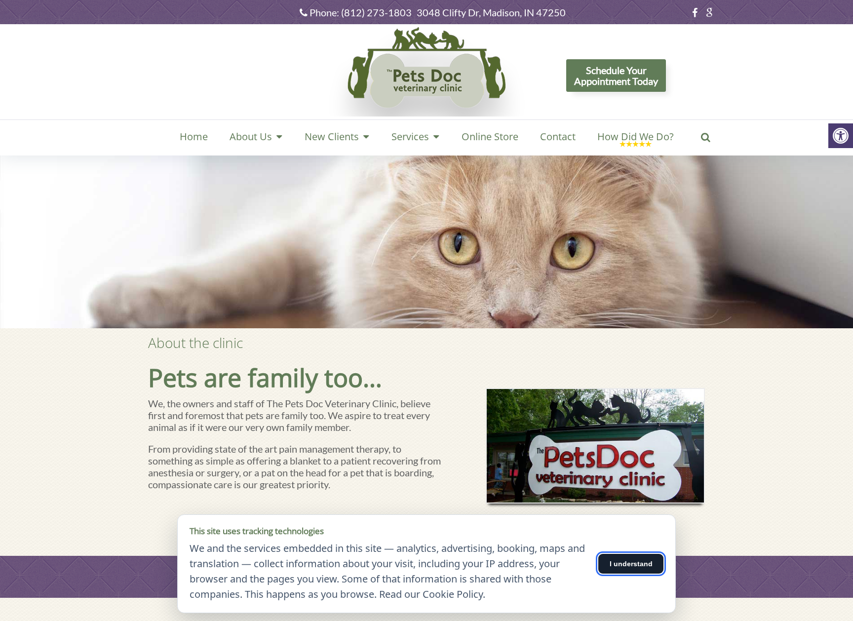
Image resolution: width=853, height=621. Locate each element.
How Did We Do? (635, 136)
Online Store (490, 136)
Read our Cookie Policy (431, 594)
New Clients (332, 136)
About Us (251, 136)
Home (194, 136)
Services (410, 136)
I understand (631, 564)
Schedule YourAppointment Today (616, 75)
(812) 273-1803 (376, 12)
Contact (558, 136)
